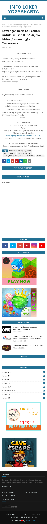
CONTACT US (25, 517)
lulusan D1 (23, 376)
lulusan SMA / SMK (23, 391)
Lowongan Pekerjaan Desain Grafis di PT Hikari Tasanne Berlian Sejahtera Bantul (27, 337)
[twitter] (13, 245)
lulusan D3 (30, 156)
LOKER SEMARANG (30, 492)
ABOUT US (14, 517)
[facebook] (5, 245)
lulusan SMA (23, 387)
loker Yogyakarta (9, 153)
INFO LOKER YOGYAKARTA (23, 9)
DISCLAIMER (23, 514)
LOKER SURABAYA (8, 492)
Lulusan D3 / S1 (23, 372)
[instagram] (34, 245)
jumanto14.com (30, 521)
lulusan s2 (23, 398)
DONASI (35, 517)
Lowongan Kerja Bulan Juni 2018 (14, 156)
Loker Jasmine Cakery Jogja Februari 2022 (28, 345)
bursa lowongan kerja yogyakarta (20, 151)
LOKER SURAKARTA (8, 495)
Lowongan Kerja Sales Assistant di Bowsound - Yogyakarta (25, 328)
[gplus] (20, 245)
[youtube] (42, 245)
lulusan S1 (11, 25)
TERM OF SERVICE (11, 514)
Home (4, 25)
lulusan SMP (23, 394)
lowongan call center (24, 153)
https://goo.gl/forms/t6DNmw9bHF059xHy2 (23, 135)
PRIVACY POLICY (36, 514)
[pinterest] (27, 245)
